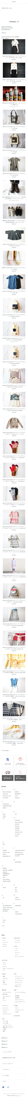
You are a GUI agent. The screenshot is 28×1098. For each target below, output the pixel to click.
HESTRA (17, 824)
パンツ (4, 964)
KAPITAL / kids (6, 852)
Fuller (4, 814)
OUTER (4, 938)
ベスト (16, 948)
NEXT (7, 38)
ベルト (4, 1000)
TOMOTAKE (18, 905)
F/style (4, 816)
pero (16, 887)
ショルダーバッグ (19, 978)
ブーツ (4, 980)
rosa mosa (17, 899)
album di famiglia (7, 791)
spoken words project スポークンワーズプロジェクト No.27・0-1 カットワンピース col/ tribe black (14, 552)
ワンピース (17, 940)
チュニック (17, 942)
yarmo (4, 920)
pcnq (16, 891)
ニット (16, 950)
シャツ (16, 954)
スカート (5, 966)
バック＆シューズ (19, 1010)
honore (16, 836)
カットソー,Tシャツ (19, 956)
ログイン (5, 1081)
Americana (5, 793)
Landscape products (20, 850)
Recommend (8, 36)
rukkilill (16, 897)
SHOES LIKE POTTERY (7, 28)
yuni (4, 922)
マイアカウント (6, 1069)
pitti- (16, 889)
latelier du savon (19, 852)
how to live (17, 834)
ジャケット (5, 942)
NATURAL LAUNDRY (8, 870)
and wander (5, 797)
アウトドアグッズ (19, 999)
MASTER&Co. (18, 862)
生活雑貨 (17, 995)
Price (13, 36)
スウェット (17, 952)
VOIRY (16, 911)
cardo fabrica (6, 804)
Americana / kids (7, 795)
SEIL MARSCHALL (5, 29)
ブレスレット (6, 1010)
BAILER (17, 791)
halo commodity (18, 822)
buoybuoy (17, 797)
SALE (3, 1018)
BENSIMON (18, 793)
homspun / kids (18, 832)
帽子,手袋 (5, 994)
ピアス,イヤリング (7, 1013)
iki (3, 842)
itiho (4, 844)
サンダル (5, 984)
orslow (4, 887)
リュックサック (18, 980)
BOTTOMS (4, 960)
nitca (4, 877)
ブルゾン (5, 944)
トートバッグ (18, 976)
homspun (17, 830)
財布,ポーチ (18, 986)
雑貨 (15, 990)
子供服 (15, 1005)
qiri (3, 897)
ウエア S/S (5, 1021)
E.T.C (3, 925)
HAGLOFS (17, 820)
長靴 (4, 982)
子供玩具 (17, 997)
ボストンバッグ (18, 982)
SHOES (4, 974)
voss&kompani (18, 913)
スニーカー (5, 978)
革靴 (4, 976)
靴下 (4, 998)
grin (16, 814)
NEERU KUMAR (6, 881)
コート (4, 940)
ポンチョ (5, 946)
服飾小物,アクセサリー (8, 1027)
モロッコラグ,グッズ (20, 1001)
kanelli (4, 854)
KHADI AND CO (6, 856)
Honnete (17, 826)
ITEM (2, 935)
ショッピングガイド (7, 1051)
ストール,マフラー (7, 992)
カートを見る (6, 1075)
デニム (4, 962)
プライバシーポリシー (8, 1063)
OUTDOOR (17, 1015)
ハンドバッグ (18, 984)
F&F (4, 818)
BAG (15, 974)
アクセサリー (5, 1005)
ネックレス (5, 1008)
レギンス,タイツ (6, 996)
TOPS (15, 946)
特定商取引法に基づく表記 (9, 1057)
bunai (16, 795)
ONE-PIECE (17, 938)
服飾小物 (4, 990)
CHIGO (4, 807)
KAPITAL (5, 850)
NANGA (4, 868)
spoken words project (6, 26)
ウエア (16, 1008)
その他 (16, 1011)
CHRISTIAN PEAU (7, 806)
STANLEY (3, 32)
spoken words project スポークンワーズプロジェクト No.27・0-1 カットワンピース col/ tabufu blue (14, 577)
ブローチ (5, 1011)
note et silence (6, 879)
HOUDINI (17, 828)
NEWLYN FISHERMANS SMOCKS (6, 874)
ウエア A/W (5, 1023)
